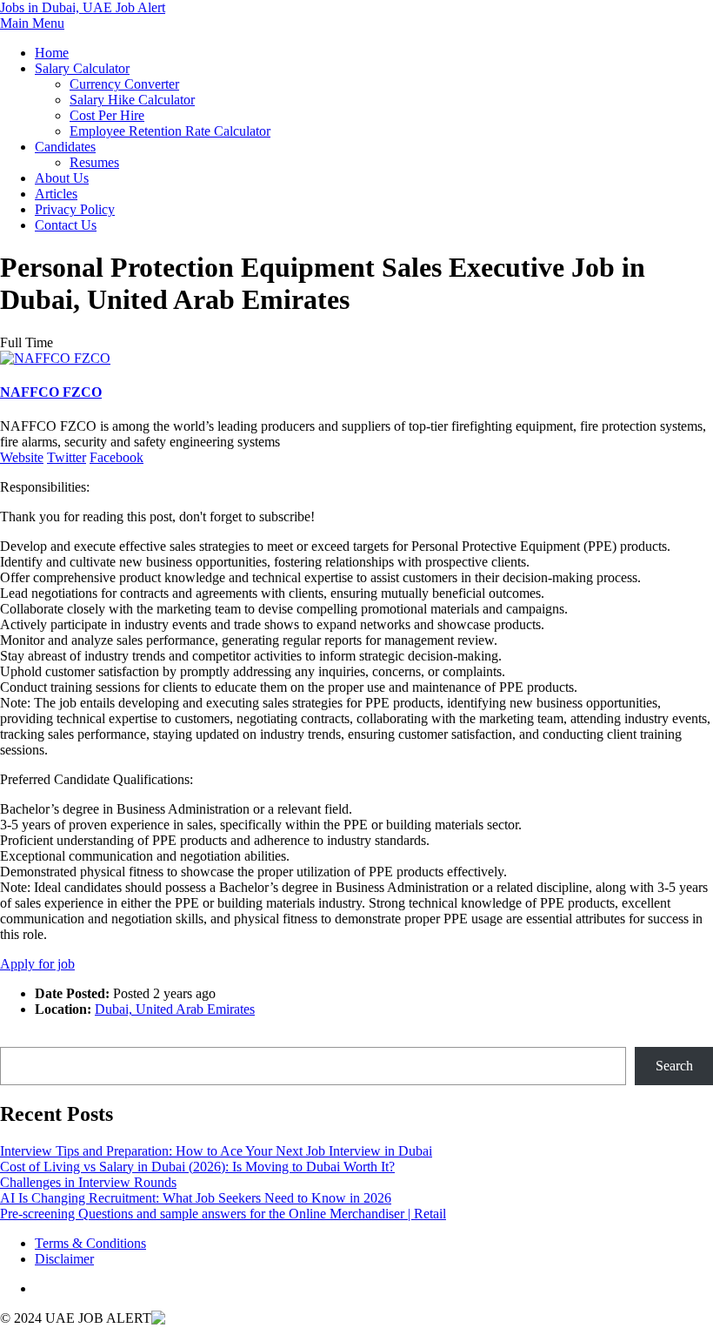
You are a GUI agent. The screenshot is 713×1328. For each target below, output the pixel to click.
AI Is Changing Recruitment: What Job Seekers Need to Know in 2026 (195, 1198)
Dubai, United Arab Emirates (175, 1009)
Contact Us (66, 225)
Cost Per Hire (107, 115)
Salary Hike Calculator (132, 99)
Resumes (94, 162)
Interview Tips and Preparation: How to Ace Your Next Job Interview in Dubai (216, 1151)
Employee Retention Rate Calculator (170, 131)
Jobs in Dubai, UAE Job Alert (82, 7)
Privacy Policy (75, 209)
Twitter (66, 457)
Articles (56, 193)
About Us (62, 178)
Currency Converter (124, 84)
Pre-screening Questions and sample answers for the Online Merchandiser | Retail (223, 1213)
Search (18, 1038)
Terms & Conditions (90, 1243)
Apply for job (37, 963)
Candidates (65, 146)
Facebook (116, 457)
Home (52, 52)
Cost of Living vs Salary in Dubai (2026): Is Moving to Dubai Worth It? (197, 1166)
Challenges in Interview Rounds (88, 1182)
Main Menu (32, 23)
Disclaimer (64, 1258)
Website (21, 457)
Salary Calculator (82, 68)
